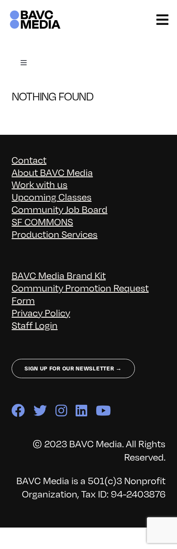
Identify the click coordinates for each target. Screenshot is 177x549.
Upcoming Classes (52, 196)
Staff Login (35, 324)
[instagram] (61, 410)
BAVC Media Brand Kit (59, 275)
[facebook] (18, 410)
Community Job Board (59, 208)
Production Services (55, 233)
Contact (29, 159)
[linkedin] (81, 410)
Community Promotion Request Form (80, 293)
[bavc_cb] (35, 13)
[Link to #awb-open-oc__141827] (162, 20)
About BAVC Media (52, 172)
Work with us (39, 184)
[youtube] (103, 410)
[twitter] (40, 410)
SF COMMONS (42, 221)
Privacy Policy (41, 312)
